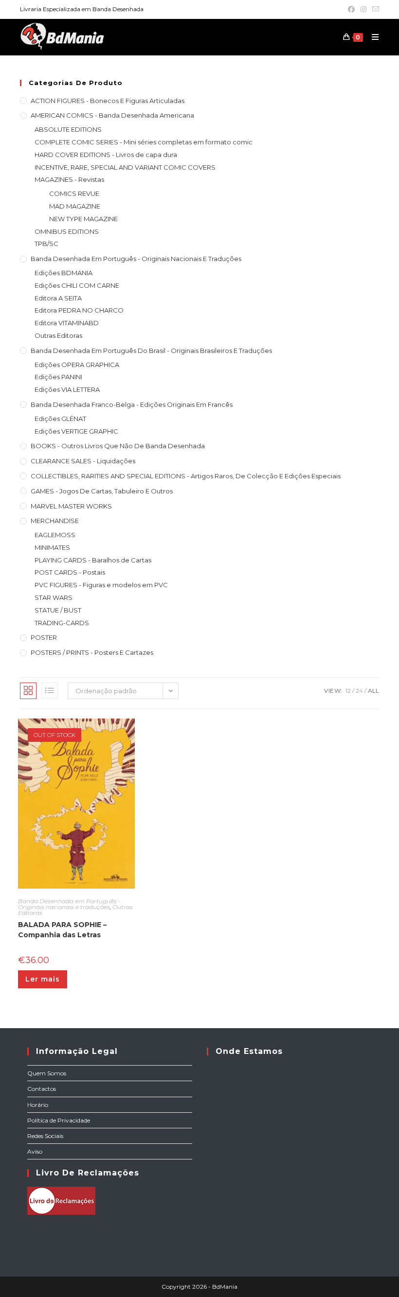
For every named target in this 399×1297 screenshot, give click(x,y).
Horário (37, 1104)
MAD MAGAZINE (74, 206)
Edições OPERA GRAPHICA (77, 364)
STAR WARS (54, 597)
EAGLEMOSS (55, 535)
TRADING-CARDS (62, 623)
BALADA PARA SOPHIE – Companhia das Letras (62, 929)
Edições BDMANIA (63, 273)
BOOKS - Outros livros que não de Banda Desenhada (118, 446)
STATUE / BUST (58, 610)
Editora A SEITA (58, 298)
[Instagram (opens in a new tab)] (363, 9)
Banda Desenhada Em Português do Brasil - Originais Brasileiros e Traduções (151, 350)
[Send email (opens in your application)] (374, 9)
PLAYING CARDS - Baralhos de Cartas (93, 560)
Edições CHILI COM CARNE (77, 285)
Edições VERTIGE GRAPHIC (76, 431)
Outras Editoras (58, 335)
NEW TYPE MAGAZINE (83, 219)
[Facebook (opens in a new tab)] (351, 9)
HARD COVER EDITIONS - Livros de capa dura (106, 154)
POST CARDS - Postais (70, 572)
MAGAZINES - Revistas (69, 179)
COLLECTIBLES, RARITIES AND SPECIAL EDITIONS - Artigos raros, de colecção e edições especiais (186, 476)
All (373, 690)
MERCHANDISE (55, 521)
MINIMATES (52, 547)
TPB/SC (46, 243)
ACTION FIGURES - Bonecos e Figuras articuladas (107, 101)
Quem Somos (46, 1073)
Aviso (34, 1151)
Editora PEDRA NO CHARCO (79, 310)
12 (348, 690)
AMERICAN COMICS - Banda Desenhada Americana (112, 115)
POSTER (44, 637)
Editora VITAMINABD (67, 323)
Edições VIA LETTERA (67, 389)
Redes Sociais (45, 1135)
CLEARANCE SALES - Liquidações (83, 461)
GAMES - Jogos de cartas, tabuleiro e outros (102, 491)
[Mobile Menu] (371, 37)
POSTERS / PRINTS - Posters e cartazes (92, 652)
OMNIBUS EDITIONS (67, 231)
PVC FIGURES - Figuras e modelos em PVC (101, 585)
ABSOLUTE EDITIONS (68, 129)
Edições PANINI (58, 377)
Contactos (41, 1088)
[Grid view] (28, 691)
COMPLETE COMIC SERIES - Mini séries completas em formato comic (144, 142)
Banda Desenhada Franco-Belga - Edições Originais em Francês (132, 404)
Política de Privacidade (58, 1120)
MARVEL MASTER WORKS (71, 506)
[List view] (49, 691)
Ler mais (42, 979)
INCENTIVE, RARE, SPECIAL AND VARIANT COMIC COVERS (125, 167)
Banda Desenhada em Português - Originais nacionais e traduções (136, 259)
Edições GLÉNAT (60, 418)
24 (359, 690)
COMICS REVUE (74, 193)
